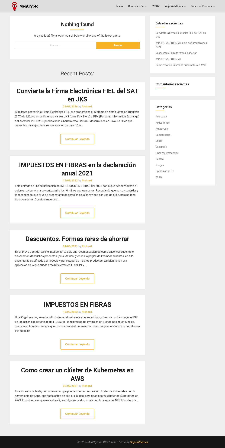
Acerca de (161, 116)
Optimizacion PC (165, 171)
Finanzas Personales (203, 6)
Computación (136, 6)
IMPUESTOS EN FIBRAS (77, 304)
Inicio (119, 6)
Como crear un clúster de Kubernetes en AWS (181, 65)
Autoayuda (162, 128)
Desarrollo (161, 146)
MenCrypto (29, 6)
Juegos (160, 165)
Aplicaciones (163, 122)
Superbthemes (139, 442)
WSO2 (155, 6)
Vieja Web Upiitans (175, 6)
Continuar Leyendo (77, 139)
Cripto (159, 140)
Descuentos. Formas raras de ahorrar (77, 239)
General (160, 159)
